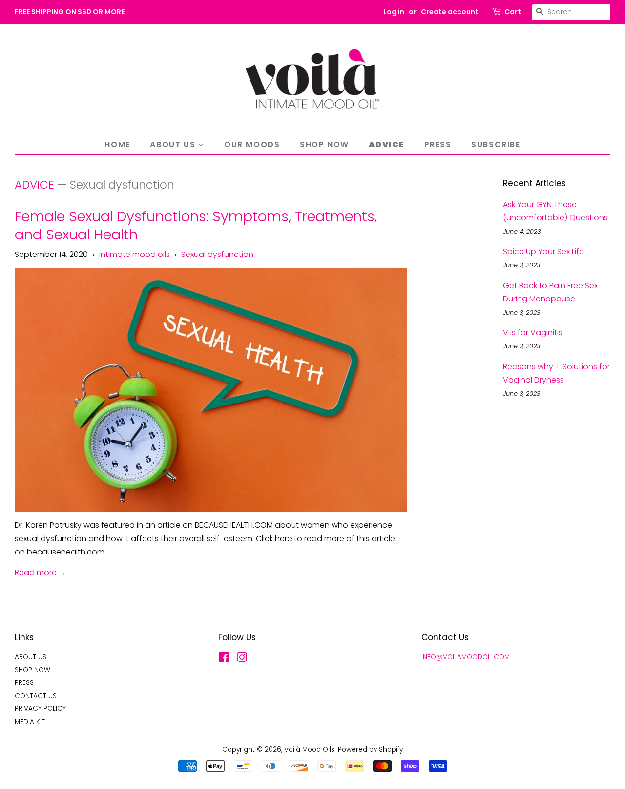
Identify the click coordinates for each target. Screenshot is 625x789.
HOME (117, 144)
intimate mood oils (134, 254)
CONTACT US (36, 696)
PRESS (438, 144)
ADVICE (386, 144)
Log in (393, 12)
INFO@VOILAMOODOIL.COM (465, 656)
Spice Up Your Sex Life (543, 251)
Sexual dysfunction (217, 254)
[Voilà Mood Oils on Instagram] (241, 659)
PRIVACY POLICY (40, 708)
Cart (512, 12)
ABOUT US (174, 144)
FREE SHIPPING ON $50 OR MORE (70, 12)
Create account (450, 12)
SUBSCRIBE (495, 144)
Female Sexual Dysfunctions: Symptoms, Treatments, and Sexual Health (196, 226)
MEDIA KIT (30, 721)
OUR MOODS (252, 144)
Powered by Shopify (370, 749)
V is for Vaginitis (532, 332)
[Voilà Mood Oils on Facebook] (223, 659)
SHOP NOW (324, 144)
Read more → (40, 572)
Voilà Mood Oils (309, 749)
